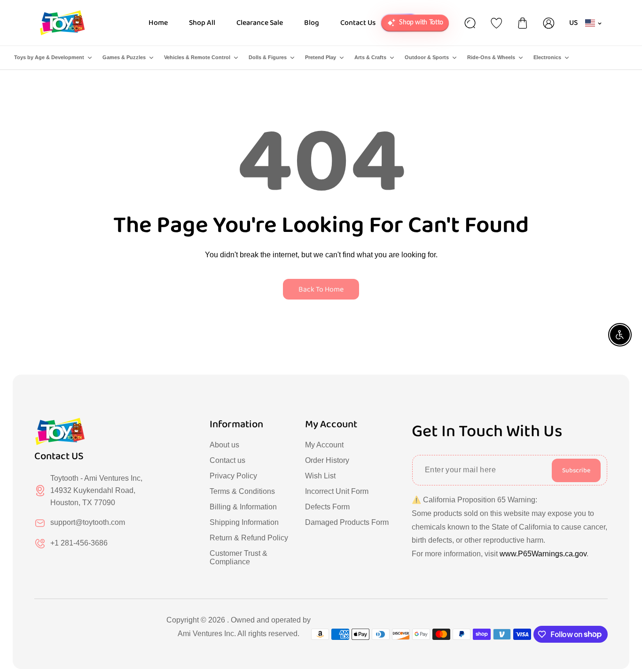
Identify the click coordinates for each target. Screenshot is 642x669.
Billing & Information (243, 507)
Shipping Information (244, 522)
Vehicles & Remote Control (197, 57)
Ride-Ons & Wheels (491, 57)
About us (224, 445)
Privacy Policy (233, 476)
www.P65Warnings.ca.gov (543, 554)
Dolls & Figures (268, 57)
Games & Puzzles (124, 57)
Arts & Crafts (370, 57)
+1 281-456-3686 (79, 543)
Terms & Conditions (242, 491)
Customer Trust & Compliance (238, 557)
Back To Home (321, 289)
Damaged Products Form (347, 522)
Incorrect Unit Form (336, 491)
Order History (327, 460)
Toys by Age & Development (49, 57)
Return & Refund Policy (249, 538)
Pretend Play (320, 57)
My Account (324, 445)
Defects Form (327, 507)
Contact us (227, 460)
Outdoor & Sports (427, 57)
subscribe (576, 470)
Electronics (547, 57)
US (573, 23)
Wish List (320, 476)
